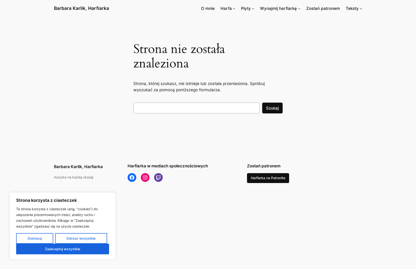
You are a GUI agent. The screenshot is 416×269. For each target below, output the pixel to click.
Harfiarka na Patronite (268, 178)
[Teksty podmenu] (361, 8)
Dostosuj (35, 238)
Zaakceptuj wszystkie (62, 249)
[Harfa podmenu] (234, 8)
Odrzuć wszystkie (81, 238)
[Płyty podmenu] (253, 8)
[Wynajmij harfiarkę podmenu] (299, 8)
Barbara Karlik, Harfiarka (81, 8)
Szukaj (272, 108)
